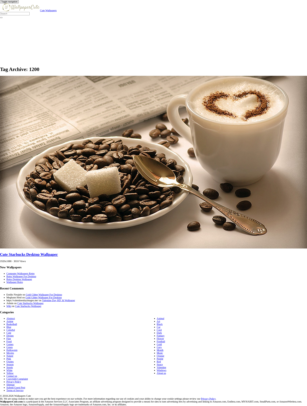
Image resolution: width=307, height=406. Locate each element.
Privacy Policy (13, 381)
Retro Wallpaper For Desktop (21, 276)
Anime (9, 321)
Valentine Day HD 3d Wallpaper (58, 300)
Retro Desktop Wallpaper (19, 279)
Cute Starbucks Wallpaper (30, 303)
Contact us (11, 376)
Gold (159, 344)
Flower (160, 338)
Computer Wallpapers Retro (20, 273)
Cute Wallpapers (48, 10)
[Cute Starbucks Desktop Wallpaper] (153, 247)
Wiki (8, 306)
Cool (159, 330)
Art (158, 321)
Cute (8, 332)
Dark (159, 332)
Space (160, 364)
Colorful (10, 330)
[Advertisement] (96, 40)
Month (160, 350)
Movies (10, 353)
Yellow (10, 373)
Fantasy (161, 335)
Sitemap (10, 384)
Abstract (10, 318)
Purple (160, 358)
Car (158, 327)
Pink (8, 358)
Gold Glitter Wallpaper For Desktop (44, 294)
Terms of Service (15, 390)
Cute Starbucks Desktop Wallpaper (29, 254)
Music (160, 353)
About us (161, 373)
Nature (9, 356)
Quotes (10, 361)
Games (9, 344)
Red (159, 361)
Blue (8, 327)
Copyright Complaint (17, 379)
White (9, 370)
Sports (9, 367)
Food (9, 341)
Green (9, 347)
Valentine (161, 367)
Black (160, 324)
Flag (8, 338)
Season (10, 364)
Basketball (11, 324)
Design (10, 335)
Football (161, 341)
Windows (161, 370)
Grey (159, 347)
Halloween (11, 350)
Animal (160, 318)
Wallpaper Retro (14, 282)
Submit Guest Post (15, 387)
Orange (160, 356)
